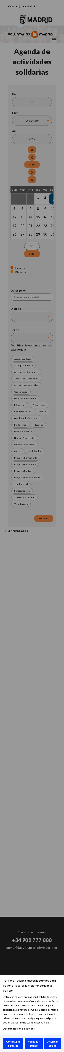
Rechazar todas (34, 1043)
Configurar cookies (13, 1043)
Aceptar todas (52, 1043)
